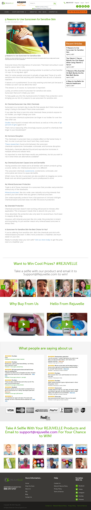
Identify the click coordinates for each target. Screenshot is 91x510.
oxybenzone (29, 171)
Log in (82, 2)
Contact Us (53, 12)
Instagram (81, 492)
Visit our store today (42, 240)
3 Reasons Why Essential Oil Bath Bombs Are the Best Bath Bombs (75, 73)
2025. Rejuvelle (16, 505)
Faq (40, 12)
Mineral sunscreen (12, 192)
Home (7, 12)
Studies (8, 123)
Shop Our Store (18, 12)
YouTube (81, 496)
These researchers (12, 144)
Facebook (81, 486)
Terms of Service (59, 491)
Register (77, 2)
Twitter (80, 489)
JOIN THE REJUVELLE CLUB (77, 12)
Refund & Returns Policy (61, 486)
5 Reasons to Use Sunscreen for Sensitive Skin (75, 50)
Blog (44, 12)
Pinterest (81, 499)
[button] (24, 324)
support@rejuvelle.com (38, 432)
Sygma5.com (23, 507)
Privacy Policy (58, 489)
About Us (33, 12)
